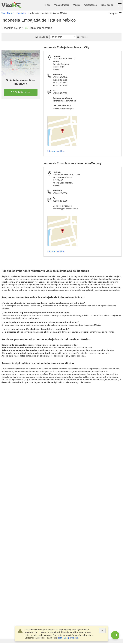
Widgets (77, 5)
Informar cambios (55, 151)
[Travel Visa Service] (11, 5)
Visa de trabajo (61, 5)
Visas (48, 5)
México (82, 37)
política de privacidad (68, 638)
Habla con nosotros (40, 27)
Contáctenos (90, 5)
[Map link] (62, 131)
